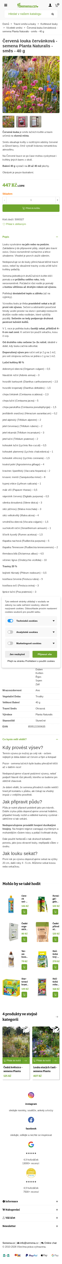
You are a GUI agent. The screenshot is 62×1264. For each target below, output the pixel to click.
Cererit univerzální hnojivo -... (24, 899)
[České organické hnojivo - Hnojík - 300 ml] (11, 931)
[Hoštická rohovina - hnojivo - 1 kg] (42, 987)
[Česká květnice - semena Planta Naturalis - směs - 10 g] (16, 1041)
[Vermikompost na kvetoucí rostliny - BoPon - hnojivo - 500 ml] (11, 959)
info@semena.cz (29, 1242)
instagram (31, 1103)
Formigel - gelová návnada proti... (56, 899)
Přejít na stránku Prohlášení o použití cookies (31, 661)
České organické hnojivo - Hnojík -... (24, 926)
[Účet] (50, 5)
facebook (31, 1128)
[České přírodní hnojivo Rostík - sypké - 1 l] (42, 931)
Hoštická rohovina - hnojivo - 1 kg (56, 982)
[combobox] (26, 14)
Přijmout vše (45, 654)
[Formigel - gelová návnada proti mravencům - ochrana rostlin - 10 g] (42, 904)
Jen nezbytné (17, 654)
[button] (31, 236)
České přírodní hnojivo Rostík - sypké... (56, 926)
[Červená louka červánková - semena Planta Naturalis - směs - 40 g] (31, 84)
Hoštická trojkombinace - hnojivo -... (56, 954)
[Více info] (26, 1060)
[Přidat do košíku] (24, 912)
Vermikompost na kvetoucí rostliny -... (24, 954)
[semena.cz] (28, 5)
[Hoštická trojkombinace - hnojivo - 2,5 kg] (42, 959)
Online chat (50, 1242)
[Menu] (5, 5)
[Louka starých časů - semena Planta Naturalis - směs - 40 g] (45, 1041)
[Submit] (53, 14)
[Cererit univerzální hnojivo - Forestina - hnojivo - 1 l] (11, 904)
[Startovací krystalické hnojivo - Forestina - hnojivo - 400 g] (11, 987)
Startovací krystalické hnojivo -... (24, 982)
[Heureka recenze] (31, 1173)
